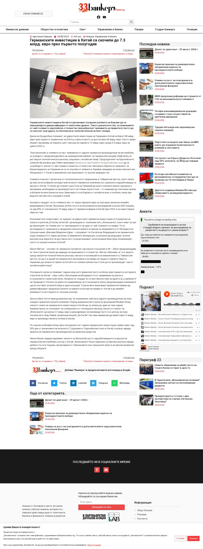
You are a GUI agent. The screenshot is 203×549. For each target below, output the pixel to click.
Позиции (192, 29)
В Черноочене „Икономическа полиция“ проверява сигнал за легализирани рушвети (177, 383)
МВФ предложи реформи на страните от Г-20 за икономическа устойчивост (178, 97)
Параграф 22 (150, 360)
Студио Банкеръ (165, 29)
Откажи (180, 538)
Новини (90, 36)
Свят (83, 29)
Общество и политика (54, 29)
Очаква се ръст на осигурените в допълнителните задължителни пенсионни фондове (174, 83)
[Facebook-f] (97, 469)
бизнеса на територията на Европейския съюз (99, 162)
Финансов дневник (17, 29)
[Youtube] (104, 17)
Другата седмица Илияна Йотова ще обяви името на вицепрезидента (176, 191)
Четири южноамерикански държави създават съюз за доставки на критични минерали (175, 114)
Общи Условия (94, 545)
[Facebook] (98, 17)
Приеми (193, 538)
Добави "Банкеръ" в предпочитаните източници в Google (97, 370)
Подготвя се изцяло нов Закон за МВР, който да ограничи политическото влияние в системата (177, 145)
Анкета (145, 211)
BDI (47, 235)
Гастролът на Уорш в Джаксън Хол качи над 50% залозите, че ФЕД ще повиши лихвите (178, 161)
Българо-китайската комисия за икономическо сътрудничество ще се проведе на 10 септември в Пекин (176, 177)
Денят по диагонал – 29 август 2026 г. (67, 400)
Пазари (139, 29)
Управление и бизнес (110, 29)
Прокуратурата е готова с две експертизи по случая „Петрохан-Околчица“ (174, 399)
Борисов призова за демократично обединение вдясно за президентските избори (175, 67)
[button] (40, 383)
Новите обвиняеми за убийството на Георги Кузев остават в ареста (176, 366)
